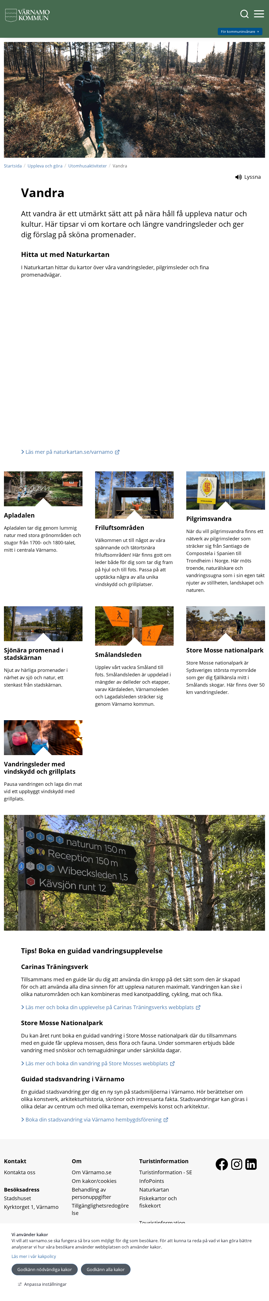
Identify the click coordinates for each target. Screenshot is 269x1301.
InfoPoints (151, 1180)
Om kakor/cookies (94, 1180)
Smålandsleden (118, 654)
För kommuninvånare (238, 31)
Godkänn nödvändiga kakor (44, 1269)
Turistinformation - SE (165, 1172)
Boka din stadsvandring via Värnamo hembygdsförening (93, 1119)
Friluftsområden (119, 527)
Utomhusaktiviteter (87, 166)
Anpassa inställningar (45, 1284)
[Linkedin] (251, 1168)
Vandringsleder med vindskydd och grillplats (39, 767)
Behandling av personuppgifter (91, 1193)
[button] (258, 16)
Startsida (13, 166)
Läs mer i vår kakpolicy (34, 1256)
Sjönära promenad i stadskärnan (33, 653)
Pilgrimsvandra (209, 518)
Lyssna (252, 176)
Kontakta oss (19, 1172)
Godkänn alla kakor (106, 1269)
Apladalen (19, 515)
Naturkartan (154, 1189)
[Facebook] (223, 1168)
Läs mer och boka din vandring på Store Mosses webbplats (96, 1063)
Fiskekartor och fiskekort (158, 1202)
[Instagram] (238, 1168)
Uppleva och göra (45, 166)
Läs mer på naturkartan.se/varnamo (69, 451)
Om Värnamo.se (91, 1172)
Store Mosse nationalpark (224, 650)
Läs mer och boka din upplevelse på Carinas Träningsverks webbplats (109, 1007)
